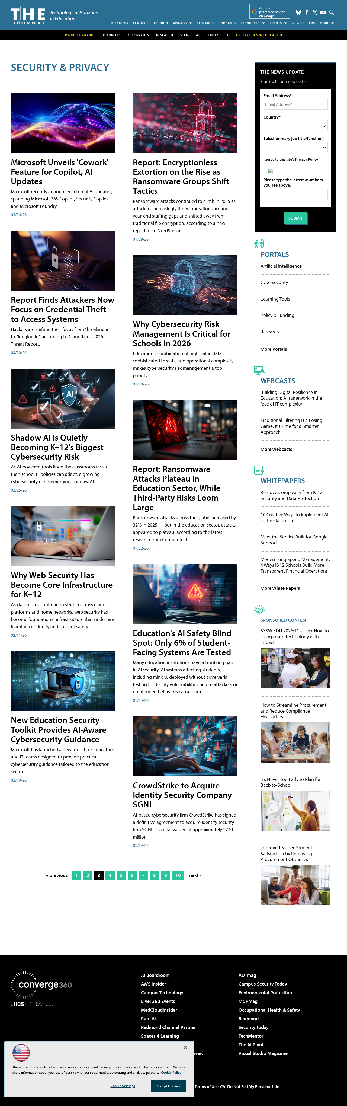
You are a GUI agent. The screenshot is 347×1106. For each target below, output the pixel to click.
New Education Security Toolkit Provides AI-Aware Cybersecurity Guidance (59, 729)
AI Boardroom (155, 975)
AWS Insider (153, 984)
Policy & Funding (277, 315)
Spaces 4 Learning (160, 1036)
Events (276, 23)
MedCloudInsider (159, 1010)
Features (141, 23)
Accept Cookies (168, 1086)
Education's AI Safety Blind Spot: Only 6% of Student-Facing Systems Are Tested (182, 642)
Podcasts (227, 23)
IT (227, 35)
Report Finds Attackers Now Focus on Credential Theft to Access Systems (62, 309)
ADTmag (247, 975)
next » (195, 875)
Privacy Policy (306, 159)
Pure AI (148, 1018)
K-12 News (119, 23)
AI (198, 35)
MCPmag (248, 1001)
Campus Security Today (263, 984)
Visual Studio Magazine (263, 1053)
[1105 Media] (43, 1034)
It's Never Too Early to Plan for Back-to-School (291, 782)
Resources (250, 23)
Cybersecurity (274, 282)
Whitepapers (283, 480)
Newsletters (303, 23)
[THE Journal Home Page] (54, 15)
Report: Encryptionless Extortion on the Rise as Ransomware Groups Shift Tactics (181, 176)
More (324, 23)
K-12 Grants (138, 35)
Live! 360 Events (158, 1001)
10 (178, 875)
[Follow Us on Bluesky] (298, 12)
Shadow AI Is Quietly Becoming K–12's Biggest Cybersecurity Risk (57, 447)
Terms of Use (207, 1086)
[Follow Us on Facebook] (306, 12)
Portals (275, 254)
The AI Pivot (251, 1044)
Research (205, 23)
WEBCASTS (278, 380)
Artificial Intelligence (281, 266)
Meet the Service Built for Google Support (294, 540)
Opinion (161, 23)
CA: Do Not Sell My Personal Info (249, 1086)
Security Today (254, 1027)
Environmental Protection (265, 992)
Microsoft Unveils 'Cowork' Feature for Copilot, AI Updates (59, 171)
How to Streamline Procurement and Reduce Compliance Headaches (293, 711)
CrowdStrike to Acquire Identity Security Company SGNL (182, 794)
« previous (57, 875)
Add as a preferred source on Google (272, 12)
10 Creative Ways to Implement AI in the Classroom (294, 517)
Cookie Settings (123, 1085)
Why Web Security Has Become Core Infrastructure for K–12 (62, 584)
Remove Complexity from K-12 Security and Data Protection (291, 495)
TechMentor (251, 1036)
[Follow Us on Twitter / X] (315, 12)
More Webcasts (276, 449)
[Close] (185, 1047)
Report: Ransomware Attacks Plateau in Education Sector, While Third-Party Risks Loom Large (177, 487)
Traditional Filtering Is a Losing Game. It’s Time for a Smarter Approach (291, 426)
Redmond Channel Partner (168, 1027)
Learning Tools (275, 299)
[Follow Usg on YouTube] (323, 12)
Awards (180, 23)
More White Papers (280, 588)
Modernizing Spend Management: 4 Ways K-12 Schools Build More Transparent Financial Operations (295, 565)
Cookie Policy (171, 1072)
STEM (184, 35)
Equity (213, 35)
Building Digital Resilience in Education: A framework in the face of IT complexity (291, 398)
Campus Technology (162, 992)
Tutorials (111, 35)
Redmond (249, 1018)
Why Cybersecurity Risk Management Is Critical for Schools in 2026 (181, 333)
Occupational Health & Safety (269, 1010)
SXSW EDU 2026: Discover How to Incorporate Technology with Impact (295, 636)
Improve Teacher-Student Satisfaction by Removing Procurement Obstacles (286, 853)
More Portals (274, 349)
